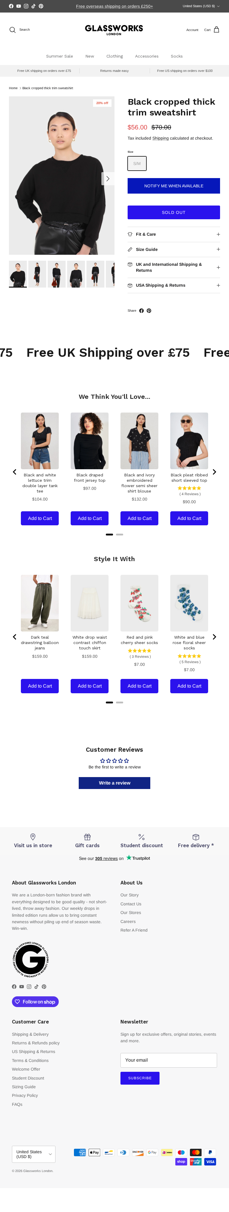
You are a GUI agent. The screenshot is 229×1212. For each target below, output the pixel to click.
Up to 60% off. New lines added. (114, 6)
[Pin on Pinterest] (149, 310)
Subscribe (140, 1078)
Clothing (114, 56)
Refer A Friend (134, 930)
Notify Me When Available (173, 185)
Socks (177, 56)
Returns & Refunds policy (36, 1042)
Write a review (114, 782)
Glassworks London (37, 1171)
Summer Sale (59, 56)
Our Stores (130, 912)
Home (13, 88)
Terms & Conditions (30, 1060)
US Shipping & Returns (33, 1051)
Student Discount (28, 1078)
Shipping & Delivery (30, 1034)
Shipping (160, 138)
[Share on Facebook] (141, 310)
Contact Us (130, 903)
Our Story (129, 895)
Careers (128, 921)
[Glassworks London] (114, 29)
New (89, 56)
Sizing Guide (24, 1086)
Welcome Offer (26, 1069)
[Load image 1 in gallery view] (61, 175)
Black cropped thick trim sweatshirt (47, 88)
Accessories (147, 56)
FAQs (17, 1104)
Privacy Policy (25, 1095)
